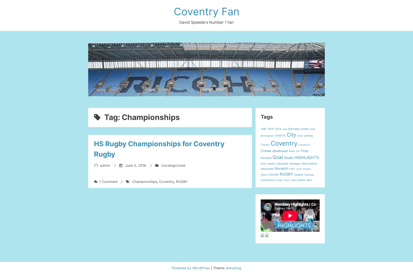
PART (292, 169)
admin (105, 165)
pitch (299, 169)
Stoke (279, 180)
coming (308, 135)
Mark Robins (309, 163)
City (291, 135)
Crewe (266, 151)
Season (298, 174)
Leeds (271, 163)
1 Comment (108, 181)
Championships (144, 181)
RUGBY (182, 181)
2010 (271, 129)
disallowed (280, 151)
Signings (309, 174)
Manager (295, 163)
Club (299, 135)
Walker (301, 180)
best (312, 129)
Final (304, 151)
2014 (278, 129)
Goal (278, 157)
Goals (288, 158)
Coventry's (304, 144)
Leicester (282, 163)
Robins (264, 174)
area (284, 129)
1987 (264, 129)
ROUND (274, 174)
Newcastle (267, 168)
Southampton (268, 180)
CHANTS (280, 135)
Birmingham (267, 135)
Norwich (281, 168)
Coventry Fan (206, 11)
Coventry (166, 181)
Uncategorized (173, 165)
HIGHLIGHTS (306, 157)
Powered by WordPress (191, 268)
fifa (298, 151)
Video (294, 180)
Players (307, 169)
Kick (263, 163)
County (265, 144)
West (309, 180)
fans (292, 151)
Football (266, 158)
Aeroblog (233, 268)
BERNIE (305, 129)
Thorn (287, 180)
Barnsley (294, 129)
